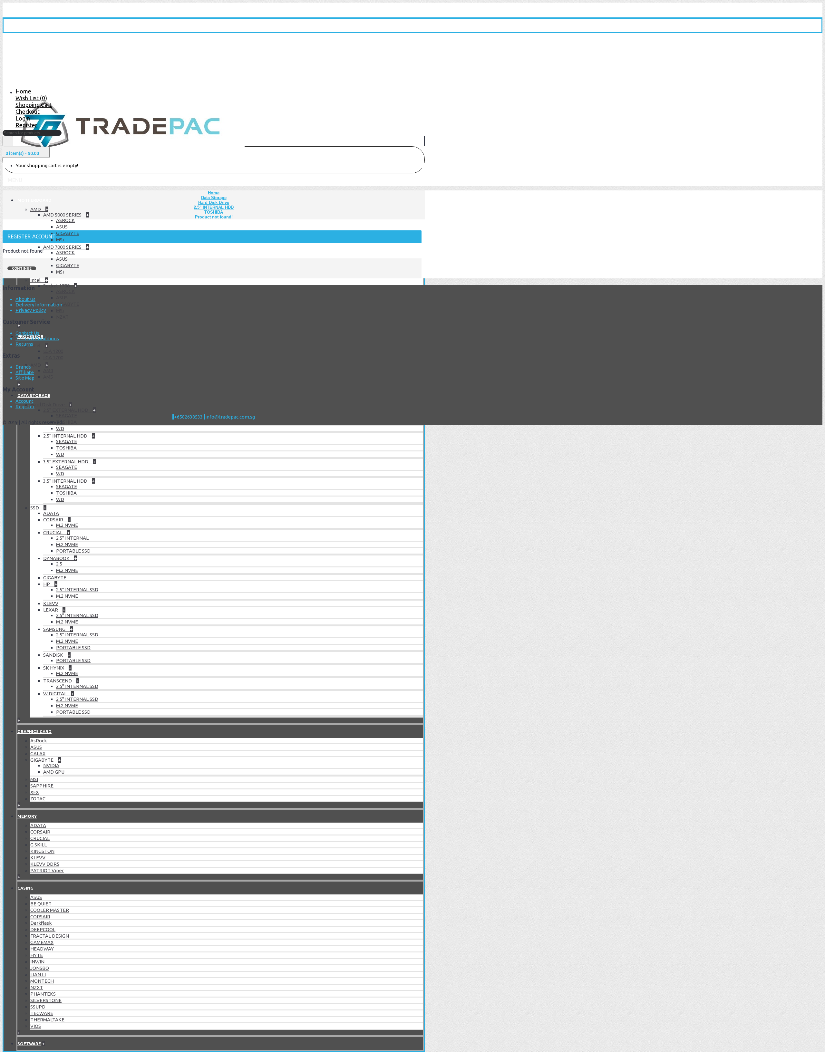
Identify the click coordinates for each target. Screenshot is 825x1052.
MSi (60, 239)
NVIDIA (51, 765)
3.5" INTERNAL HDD (65, 481)
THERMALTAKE (47, 1019)
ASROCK (65, 220)
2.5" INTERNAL (72, 538)
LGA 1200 (53, 351)
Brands (23, 367)
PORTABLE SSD (73, 551)
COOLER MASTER (49, 910)
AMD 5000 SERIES (62, 214)
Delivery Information (38, 304)
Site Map (24, 378)
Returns (24, 344)
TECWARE (41, 1013)
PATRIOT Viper (47, 870)
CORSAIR (53, 519)
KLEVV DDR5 (44, 864)
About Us (25, 299)
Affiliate (24, 372)
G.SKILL (38, 844)
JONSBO (39, 968)
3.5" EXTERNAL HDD (66, 461)
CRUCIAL (53, 532)
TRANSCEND (58, 680)
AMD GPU (53, 772)
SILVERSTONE (46, 1000)
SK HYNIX (54, 668)
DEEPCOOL (42, 929)
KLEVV (50, 603)
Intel (36, 280)
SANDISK (53, 655)
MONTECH (42, 981)
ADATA (51, 513)
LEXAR (51, 610)
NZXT (62, 317)
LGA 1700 (53, 357)
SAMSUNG (54, 629)
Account (24, 401)
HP (47, 584)
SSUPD (37, 1006)
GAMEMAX (41, 942)
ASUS (62, 226)
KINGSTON (42, 851)
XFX (34, 792)
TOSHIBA (66, 422)
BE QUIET (41, 903)
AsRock (38, 740)
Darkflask (41, 923)
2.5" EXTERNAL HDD (66, 410)
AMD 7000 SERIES (62, 247)
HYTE (36, 955)
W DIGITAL (55, 693)
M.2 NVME (67, 525)
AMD (36, 209)
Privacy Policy (30, 310)
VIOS (35, 1026)
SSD (35, 507)
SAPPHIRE (41, 785)
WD (60, 428)
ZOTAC (37, 798)
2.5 (59, 563)
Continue (22, 268)
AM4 (48, 370)
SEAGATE (66, 415)
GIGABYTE (67, 233)
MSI (34, 779)
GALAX (37, 753)
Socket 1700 (57, 285)
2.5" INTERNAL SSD (77, 589)
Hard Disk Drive (48, 404)
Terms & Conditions (37, 338)
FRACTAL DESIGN (49, 936)
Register (24, 406)
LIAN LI (38, 974)
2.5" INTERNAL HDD (65, 436)
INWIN (37, 961)
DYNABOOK (57, 558)
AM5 (48, 377)
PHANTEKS (43, 994)
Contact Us (27, 333)
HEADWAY (42, 948)
